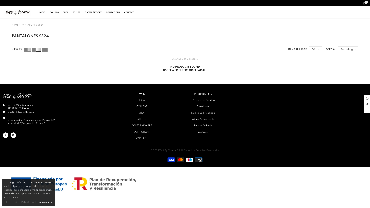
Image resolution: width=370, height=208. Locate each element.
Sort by (330, 50)
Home (15, 25)
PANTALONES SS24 (32, 25)
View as (17, 50)
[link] (73, 184)
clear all (200, 70)
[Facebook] (5, 135)
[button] (26, 50)
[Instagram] (13, 135)
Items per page (297, 50)
